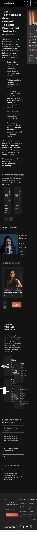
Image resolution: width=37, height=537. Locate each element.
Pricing (22, 506)
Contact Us (23, 516)
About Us (23, 503)
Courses (31, 511)
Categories (32, 514)
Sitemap (31, 516)
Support (31, 503)
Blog (30, 509)
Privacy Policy (24, 511)
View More (16, 304)
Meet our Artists (26, 3)
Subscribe (12, 515)
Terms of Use (24, 514)
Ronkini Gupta (9, 34)
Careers (22, 509)
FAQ (30, 506)
